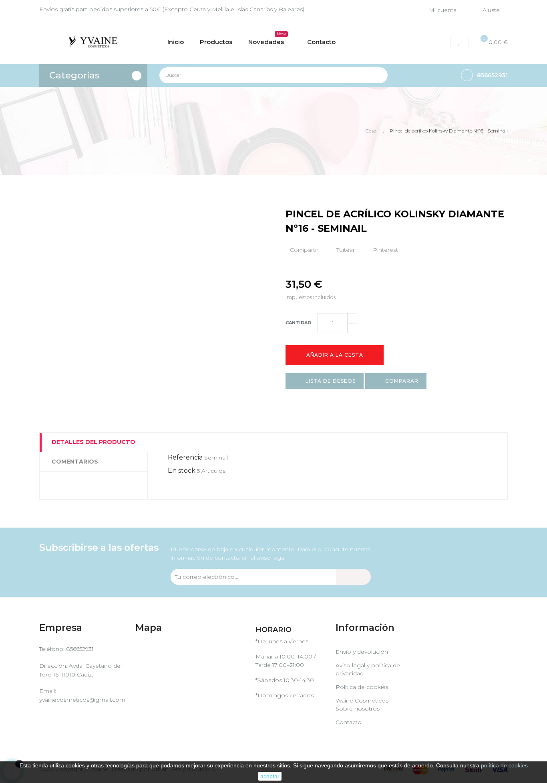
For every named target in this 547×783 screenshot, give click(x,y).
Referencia (185, 457)
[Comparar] (441, 42)
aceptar (270, 776)
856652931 (80, 648)
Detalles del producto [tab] (93, 442)
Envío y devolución (362, 651)
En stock (181, 470)
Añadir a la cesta (334, 355)
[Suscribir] (353, 577)
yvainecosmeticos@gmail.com (82, 699)
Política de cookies (362, 687)
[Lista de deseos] (460, 42)
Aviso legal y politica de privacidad (368, 669)
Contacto (349, 722)
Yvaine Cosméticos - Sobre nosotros (364, 704)
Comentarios (75, 461)
